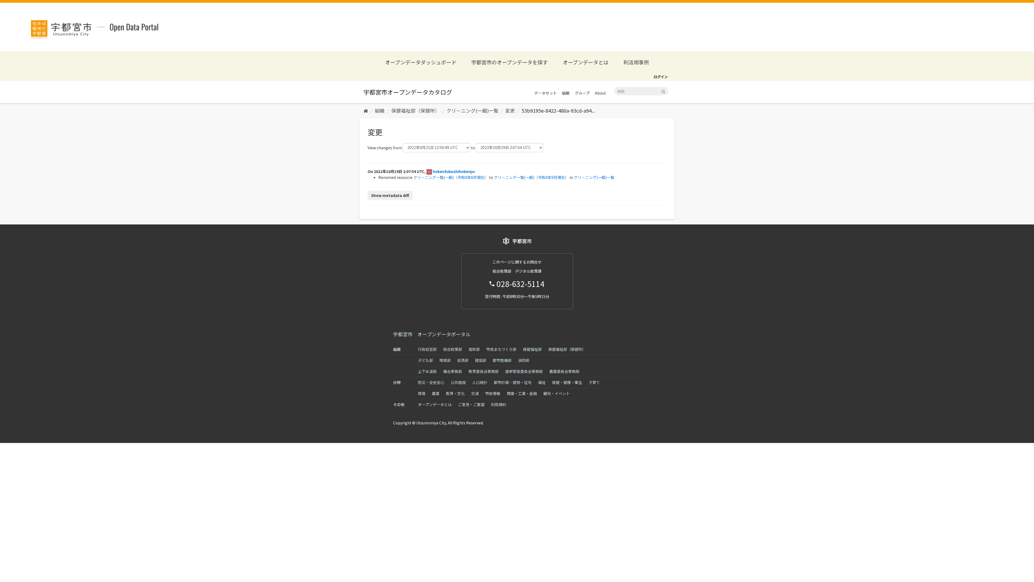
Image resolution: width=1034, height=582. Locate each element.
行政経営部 (427, 349)
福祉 (542, 382)
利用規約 (498, 404)
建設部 (480, 360)
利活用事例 (636, 62)
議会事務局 (452, 371)
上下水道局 (427, 371)
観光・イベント (556, 393)
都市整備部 (502, 360)
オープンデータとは (586, 62)
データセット (545, 93)
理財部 (474, 349)
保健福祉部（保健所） (415, 110)
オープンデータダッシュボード (420, 62)
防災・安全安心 (431, 382)
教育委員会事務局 (484, 371)
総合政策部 (452, 349)
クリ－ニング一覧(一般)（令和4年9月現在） (531, 177)
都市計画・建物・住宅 (513, 382)
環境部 (445, 360)
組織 (566, 93)
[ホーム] (366, 110)
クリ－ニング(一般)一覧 (472, 110)
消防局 (523, 360)
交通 (475, 393)
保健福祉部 (532, 349)
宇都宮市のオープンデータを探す (509, 62)
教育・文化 (455, 393)
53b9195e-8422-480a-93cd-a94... (558, 110)
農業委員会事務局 (564, 371)
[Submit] (663, 91)
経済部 (463, 360)
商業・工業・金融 (522, 393)
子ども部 (425, 360)
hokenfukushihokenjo (453, 171)
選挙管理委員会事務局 (524, 371)
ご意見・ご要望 (471, 404)
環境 (421, 393)
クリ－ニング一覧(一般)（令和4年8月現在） (450, 177)
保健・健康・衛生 (567, 382)
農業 (435, 393)
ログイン (661, 76)
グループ (582, 93)
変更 (510, 110)
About (600, 93)
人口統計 (479, 382)
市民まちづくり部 (501, 349)
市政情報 (492, 393)
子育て (594, 382)
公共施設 (458, 382)
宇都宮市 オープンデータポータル (431, 334)
